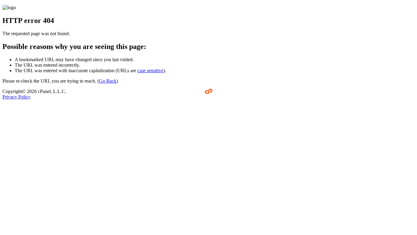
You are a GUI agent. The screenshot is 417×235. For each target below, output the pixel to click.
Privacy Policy (16, 96)
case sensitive (150, 70)
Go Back (107, 81)
